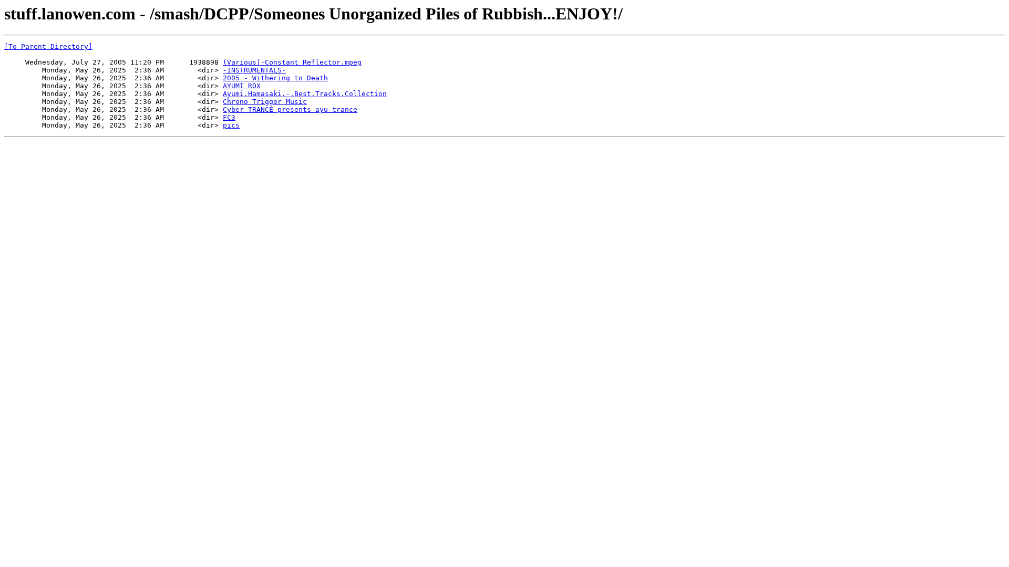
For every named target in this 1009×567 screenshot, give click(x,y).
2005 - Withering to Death (275, 78)
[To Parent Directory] (48, 46)
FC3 (229, 117)
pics (231, 125)
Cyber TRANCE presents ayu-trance (290, 109)
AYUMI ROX (242, 86)
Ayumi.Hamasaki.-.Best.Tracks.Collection (305, 94)
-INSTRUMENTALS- (254, 70)
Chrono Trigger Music (265, 102)
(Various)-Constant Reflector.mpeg (292, 62)
